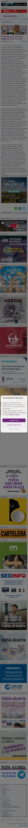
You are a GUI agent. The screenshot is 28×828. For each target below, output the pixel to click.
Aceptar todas (14, 420)
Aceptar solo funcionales (14, 429)
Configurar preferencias (14, 425)
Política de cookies (14, 414)
